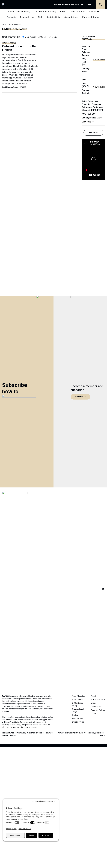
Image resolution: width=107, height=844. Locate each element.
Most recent (29, 37)
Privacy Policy (63, 733)
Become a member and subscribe (68, 4)
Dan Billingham (7, 87)
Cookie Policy (89, 733)
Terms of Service (76, 733)
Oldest (43, 37)
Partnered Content (91, 17)
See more (93, 132)
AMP (84, 79)
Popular (54, 37)
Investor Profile (77, 11)
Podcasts (11, 17)
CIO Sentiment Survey (45, 11)
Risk (40, 17)
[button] (100, 4)
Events (92, 11)
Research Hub (27, 17)
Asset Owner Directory (19, 11)
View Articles (99, 59)
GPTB (63, 11)
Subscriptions (71, 17)
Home (4, 24)
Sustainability (53, 17)
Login (89, 4)
